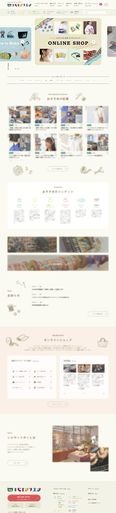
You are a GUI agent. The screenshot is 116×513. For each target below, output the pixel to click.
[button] (22, 42)
